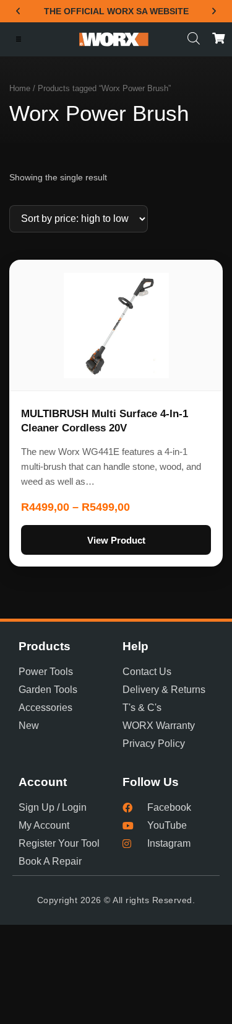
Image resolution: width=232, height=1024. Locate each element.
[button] (18, 11)
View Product (116, 540)
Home (19, 88)
